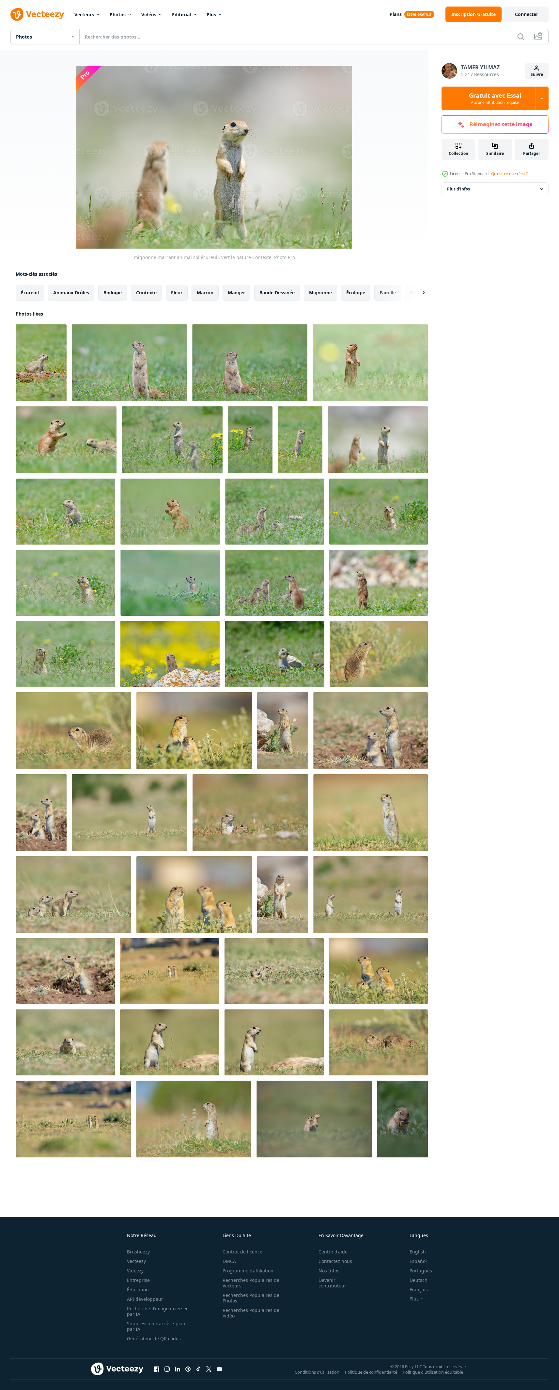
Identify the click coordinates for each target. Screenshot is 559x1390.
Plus (211, 14)
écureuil (30, 292)
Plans (396, 14)
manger (236, 292)
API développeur (145, 1299)
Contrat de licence (242, 1252)
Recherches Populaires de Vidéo (251, 1313)
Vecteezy (136, 1261)
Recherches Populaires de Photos (251, 1298)
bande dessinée (277, 292)
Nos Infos (328, 1270)
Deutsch (418, 1280)
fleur (176, 292)
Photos (118, 14)
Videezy (135, 1270)
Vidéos (148, 14)
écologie (355, 292)
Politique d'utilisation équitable (433, 1372)
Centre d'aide (333, 1252)
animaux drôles (71, 292)
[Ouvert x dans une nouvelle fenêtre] (208, 1368)
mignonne (320, 292)
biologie (112, 292)
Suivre (537, 74)
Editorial (181, 14)
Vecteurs (84, 14)
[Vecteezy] (37, 14)
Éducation (138, 1289)
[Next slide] (418, 293)
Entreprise (138, 1280)
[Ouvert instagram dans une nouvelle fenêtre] (167, 1368)
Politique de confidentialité (371, 1372)
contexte (146, 292)
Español (418, 1261)
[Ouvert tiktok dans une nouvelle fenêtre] (198, 1368)
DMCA (229, 1261)
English (418, 1252)
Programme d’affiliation (248, 1270)
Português (421, 1270)
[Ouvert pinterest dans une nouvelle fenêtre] (188, 1368)
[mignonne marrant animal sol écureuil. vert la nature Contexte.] (66, 439)
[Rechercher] (521, 37)
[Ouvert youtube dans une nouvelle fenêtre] (219, 1368)
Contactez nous (335, 1261)
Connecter (526, 14)
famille (388, 292)
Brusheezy (138, 1252)
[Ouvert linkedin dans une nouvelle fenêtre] (177, 1368)
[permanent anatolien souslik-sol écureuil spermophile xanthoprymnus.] (129, 812)
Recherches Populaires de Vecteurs (251, 1283)
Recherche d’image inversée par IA (158, 1311)
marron (205, 292)
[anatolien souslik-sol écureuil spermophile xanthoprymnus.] (379, 654)
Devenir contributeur (332, 1283)
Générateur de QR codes (154, 1338)
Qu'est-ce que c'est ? (509, 173)
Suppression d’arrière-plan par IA (156, 1326)
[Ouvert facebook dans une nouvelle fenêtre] (156, 1368)
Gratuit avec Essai (495, 98)
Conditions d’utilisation (317, 1372)
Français (419, 1289)
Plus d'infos (458, 189)
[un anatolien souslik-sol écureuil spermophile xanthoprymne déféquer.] (73, 730)
